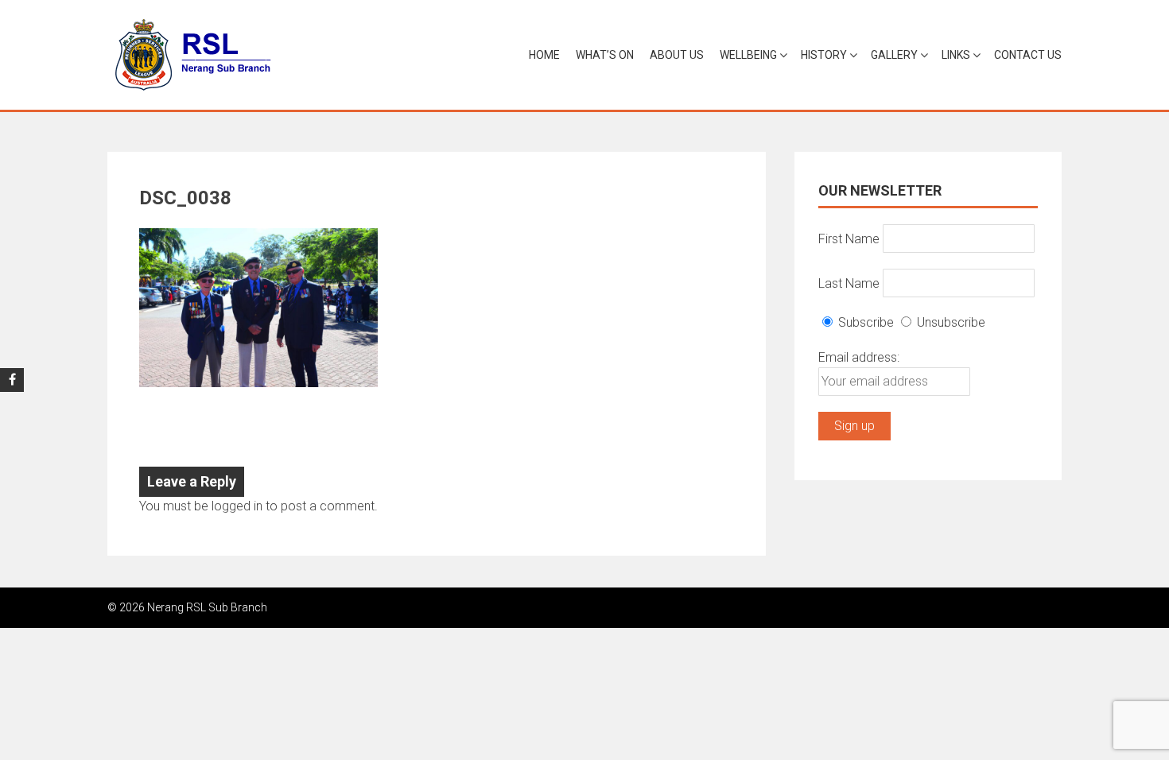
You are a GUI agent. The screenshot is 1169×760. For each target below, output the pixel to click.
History (824, 54)
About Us (677, 54)
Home (544, 54)
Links (956, 54)
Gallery (894, 54)
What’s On (605, 54)
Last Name (849, 282)
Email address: (858, 357)
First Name (849, 238)
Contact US (1028, 54)
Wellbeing (748, 54)
